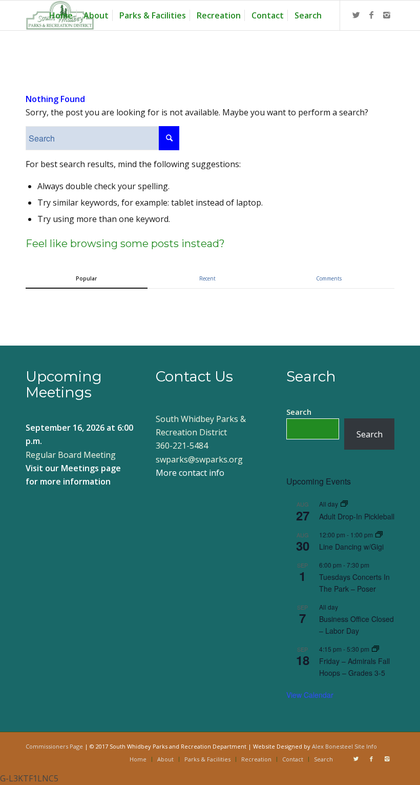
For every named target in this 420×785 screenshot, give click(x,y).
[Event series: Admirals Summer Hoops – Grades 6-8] (375, 649)
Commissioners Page (54, 746)
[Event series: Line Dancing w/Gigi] (379, 534)
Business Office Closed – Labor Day (356, 625)
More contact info (190, 472)
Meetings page (91, 468)
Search (298, 412)
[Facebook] (371, 15)
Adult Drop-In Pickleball (356, 516)
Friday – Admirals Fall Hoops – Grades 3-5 (354, 667)
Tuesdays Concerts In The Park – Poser (354, 583)
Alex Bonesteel (332, 746)
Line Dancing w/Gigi (351, 546)
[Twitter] (356, 15)
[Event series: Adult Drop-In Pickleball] (344, 503)
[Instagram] (386, 15)
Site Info (365, 746)
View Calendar (309, 695)
